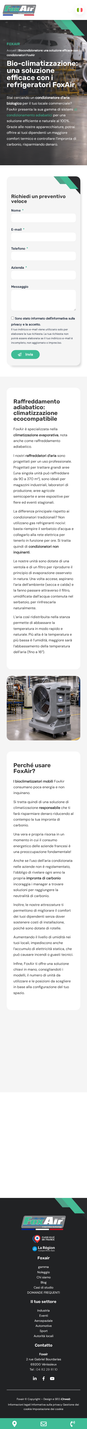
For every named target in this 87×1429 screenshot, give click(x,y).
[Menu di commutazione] (70, 10)
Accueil (11, 50)
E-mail (16, 230)
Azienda (18, 268)
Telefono (18, 249)
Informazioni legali (19, 1404)
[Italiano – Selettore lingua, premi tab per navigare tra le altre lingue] (79, 10)
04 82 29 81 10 (47, 1369)
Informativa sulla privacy (46, 1404)
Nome (16, 210)
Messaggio (19, 287)
